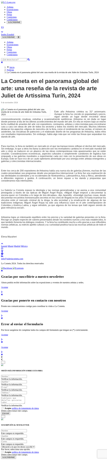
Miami (10, 246)
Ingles (4, 34)
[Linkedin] (2, 256)
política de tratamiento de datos (25, 408)
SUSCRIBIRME (14, 22)
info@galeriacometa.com (12, 259)
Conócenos (12, 17)
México (24, 246)
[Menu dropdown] (18, 37)
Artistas (10, 7)
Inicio (11, 67)
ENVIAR (5, 414)
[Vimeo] (2, 251)
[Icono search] (28, 59)
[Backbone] (7, 268)
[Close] (2, 62)
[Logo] (8, 2)
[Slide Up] (2, 243)
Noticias (10, 70)
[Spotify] (2, 253)
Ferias (9, 14)
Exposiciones (12, 9)
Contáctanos (12, 19)
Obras (9, 12)
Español (10, 34)
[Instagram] (2, 248)
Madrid (17, 246)
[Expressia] (18, 268)
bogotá (4, 246)
